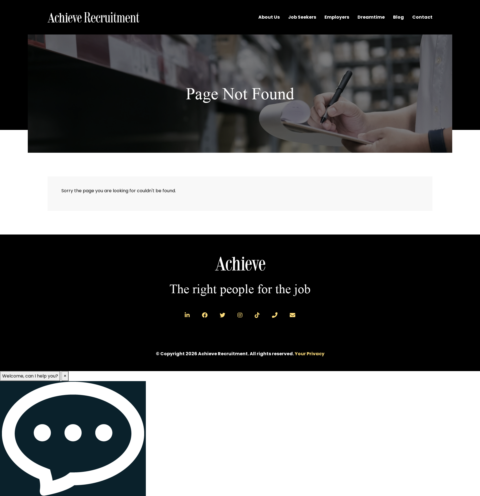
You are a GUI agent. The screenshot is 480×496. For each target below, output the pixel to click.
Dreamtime (371, 17)
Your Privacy (309, 354)
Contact (422, 17)
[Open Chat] (73, 438)
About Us (269, 17)
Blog (398, 17)
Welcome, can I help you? (30, 376)
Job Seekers (302, 17)
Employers (336, 17)
